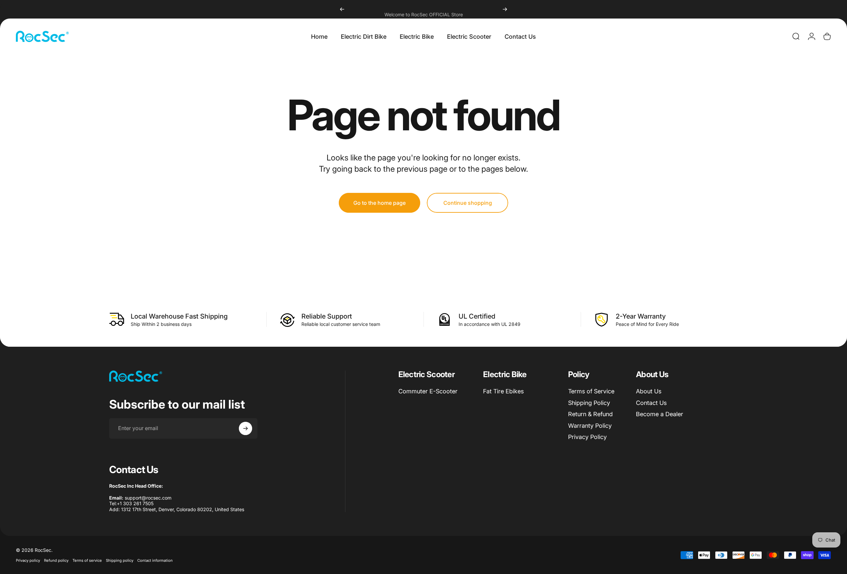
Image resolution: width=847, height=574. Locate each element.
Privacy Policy (587, 436)
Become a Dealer (659, 414)
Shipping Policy (589, 402)
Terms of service (87, 560)
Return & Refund (590, 414)
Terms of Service (591, 391)
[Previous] (342, 9)
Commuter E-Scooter (428, 391)
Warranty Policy (590, 425)
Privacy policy (28, 560)
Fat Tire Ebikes (503, 391)
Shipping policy (119, 560)
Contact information (155, 560)
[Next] (505, 9)
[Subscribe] (245, 428)
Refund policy (56, 560)
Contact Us (651, 402)
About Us (648, 391)
